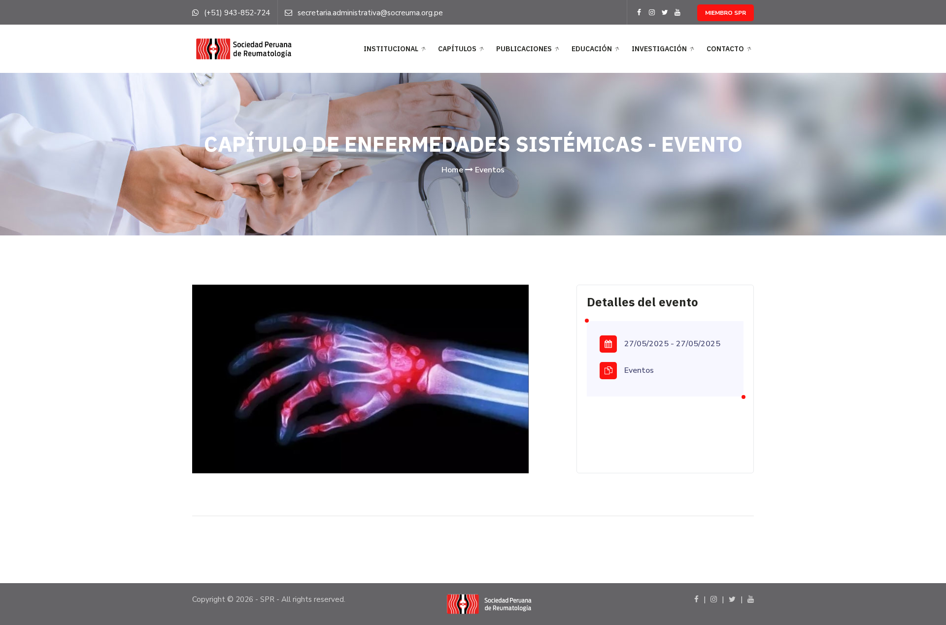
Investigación (659, 48)
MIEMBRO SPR (725, 13)
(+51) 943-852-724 (237, 13)
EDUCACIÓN (592, 48)
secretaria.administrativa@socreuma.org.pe (370, 13)
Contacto (725, 48)
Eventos (490, 169)
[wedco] (243, 48)
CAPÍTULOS (457, 48)
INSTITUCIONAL (391, 48)
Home (452, 169)
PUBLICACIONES (524, 48)
